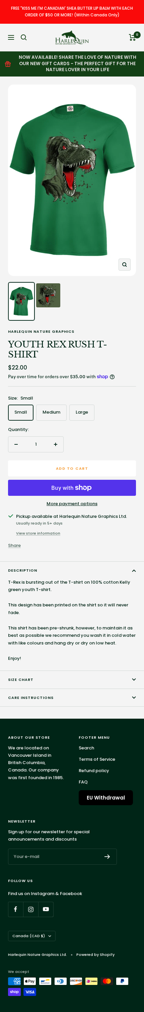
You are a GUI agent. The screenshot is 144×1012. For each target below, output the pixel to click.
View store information (38, 533)
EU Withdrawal (106, 797)
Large (82, 412)
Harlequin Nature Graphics (41, 331)
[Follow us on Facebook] (15, 909)
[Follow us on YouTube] (45, 909)
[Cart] (132, 37)
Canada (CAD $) (28, 935)
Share (14, 545)
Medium (51, 412)
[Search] (24, 37)
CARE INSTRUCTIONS (31, 697)
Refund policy (94, 770)
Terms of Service (97, 759)
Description (22, 570)
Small (20, 412)
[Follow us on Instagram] (30, 909)
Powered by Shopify (95, 954)
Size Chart (20, 679)
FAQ (83, 782)
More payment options (72, 503)
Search (86, 748)
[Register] (107, 856)
